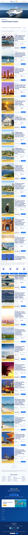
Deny (5, 273)
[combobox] (24, 31)
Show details (24, 271)
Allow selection (14, 273)
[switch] (11, 269)
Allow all (23, 273)
